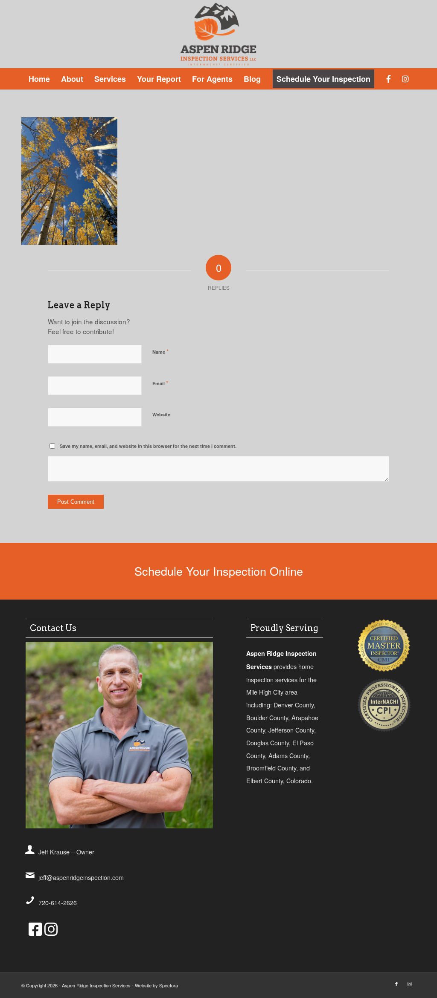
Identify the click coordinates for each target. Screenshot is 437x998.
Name (160, 351)
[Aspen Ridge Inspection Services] (219, 34)
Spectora (168, 985)
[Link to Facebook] (396, 983)
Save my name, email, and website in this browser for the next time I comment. (148, 446)
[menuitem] (39, 78)
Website (161, 414)
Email (160, 383)
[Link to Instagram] (409, 983)
